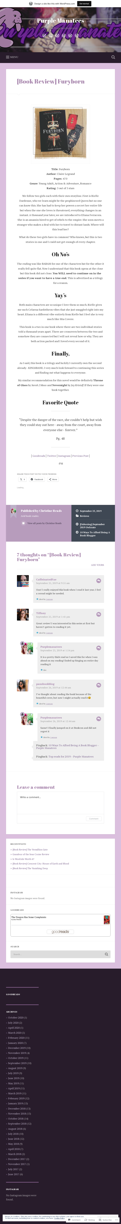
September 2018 (17, 1123)
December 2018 (17, 1108)
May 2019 (13, 1083)
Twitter (51, 456)
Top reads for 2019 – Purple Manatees (71, 756)
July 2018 (13, 1133)
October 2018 (15, 1118)
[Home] (44, 35)
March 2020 (14, 1032)
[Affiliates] (70, 35)
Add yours (97, 565)
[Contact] (76, 35)
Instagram (64, 456)
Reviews (84, 515)
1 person (49, 599)
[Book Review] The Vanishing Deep (30, 868)
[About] (50, 35)
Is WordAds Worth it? (23, 859)
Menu (14, 57)
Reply (98, 580)
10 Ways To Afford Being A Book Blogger (95, 534)
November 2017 (17, 1164)
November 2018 (17, 1113)
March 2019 (14, 1093)
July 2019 (13, 1073)
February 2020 (16, 1037)
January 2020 (15, 1043)
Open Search (112, 57)
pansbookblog (45, 684)
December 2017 (17, 1159)
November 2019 (17, 1053)
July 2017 (13, 1169)
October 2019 (15, 1058)
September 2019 (17, 1063)
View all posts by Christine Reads (44, 523)
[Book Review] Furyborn (51, 81)
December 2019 (17, 1048)
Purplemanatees (51, 646)
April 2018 (14, 1149)
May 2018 (13, 1144)
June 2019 (13, 1078)
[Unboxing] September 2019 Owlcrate (92, 526)
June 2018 (13, 1138)
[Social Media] (57, 35)
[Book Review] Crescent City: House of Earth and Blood (41, 863)
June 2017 (13, 1174)
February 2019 (16, 1098)
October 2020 (15, 1017)
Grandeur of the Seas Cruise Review (31, 854)
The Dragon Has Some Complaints (28, 917)
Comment (93, 818)
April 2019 (14, 1088)
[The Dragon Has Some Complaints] (107, 923)
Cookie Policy (59, 1218)
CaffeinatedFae (46, 579)
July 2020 (13, 1022)
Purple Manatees (60, 20)
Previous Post (80, 456)
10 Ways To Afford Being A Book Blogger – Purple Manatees (67, 746)
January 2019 (15, 1103)
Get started (84, 4)
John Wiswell (17, 920)
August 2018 (15, 1128)
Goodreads (38, 456)
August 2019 (15, 1068)
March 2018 (14, 1154)
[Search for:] (60, 954)
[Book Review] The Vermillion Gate (30, 849)
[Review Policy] (63, 35)
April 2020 (14, 1027)
